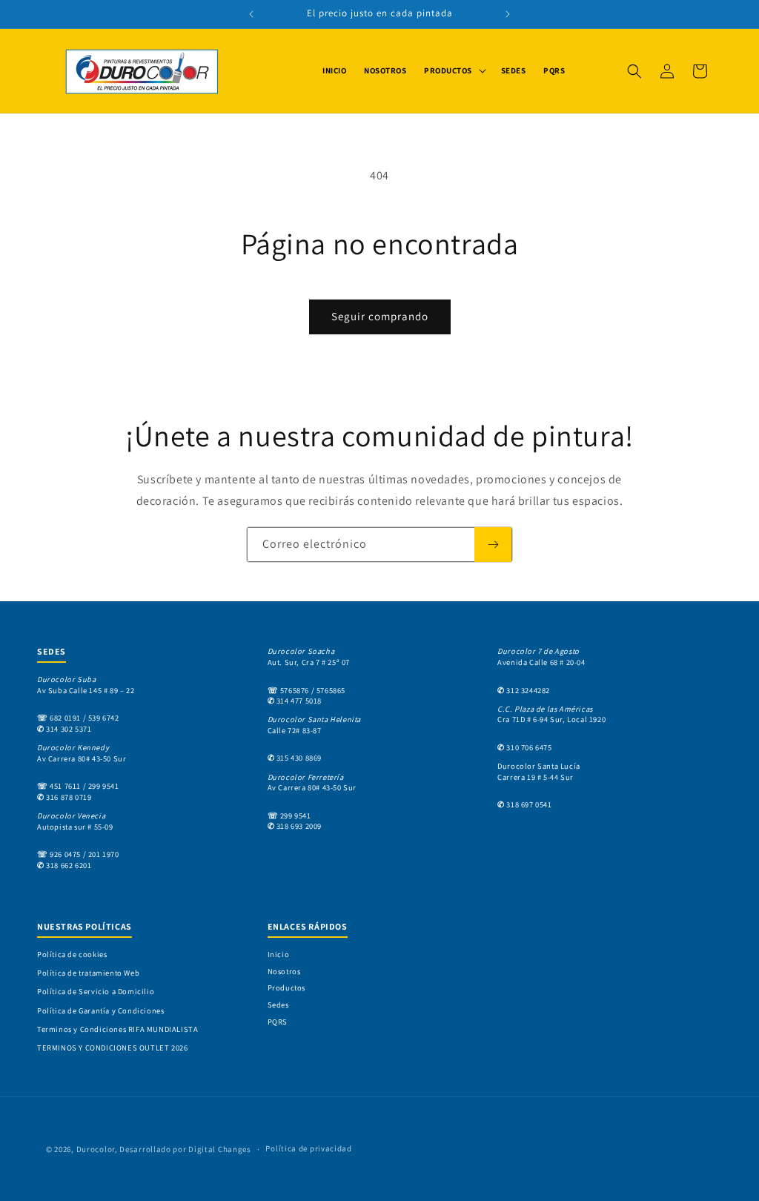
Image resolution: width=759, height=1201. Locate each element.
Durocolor (95, 1149)
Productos (286, 987)
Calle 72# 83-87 (314, 724)
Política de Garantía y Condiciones (100, 1010)
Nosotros (284, 971)
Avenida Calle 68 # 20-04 (541, 656)
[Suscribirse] (492, 544)
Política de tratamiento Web (88, 972)
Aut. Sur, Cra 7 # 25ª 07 (309, 656)
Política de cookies (72, 954)
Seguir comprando (379, 316)
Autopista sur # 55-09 (75, 821)
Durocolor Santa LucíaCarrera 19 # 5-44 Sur (538, 771)
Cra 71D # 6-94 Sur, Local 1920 (551, 714)
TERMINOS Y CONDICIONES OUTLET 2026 (112, 1047)
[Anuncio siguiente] (507, 14)
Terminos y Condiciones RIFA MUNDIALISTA (117, 1029)
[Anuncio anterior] (251, 14)
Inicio (279, 954)
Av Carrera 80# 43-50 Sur (81, 753)
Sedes (278, 1004)
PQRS (278, 1021)
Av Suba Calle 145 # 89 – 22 (85, 684)
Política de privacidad (308, 1148)
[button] (453, 70)
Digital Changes (219, 1149)
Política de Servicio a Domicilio (95, 991)
